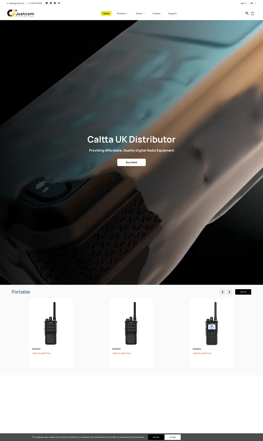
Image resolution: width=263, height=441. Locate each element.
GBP (251, 3)
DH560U (197, 349)
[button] (253, 13)
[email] (59, 3)
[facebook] (51, 3)
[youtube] (55, 3)
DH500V (116, 349)
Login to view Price (41, 353)
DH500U (36, 349)
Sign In (243, 3)
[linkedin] (47, 3)
